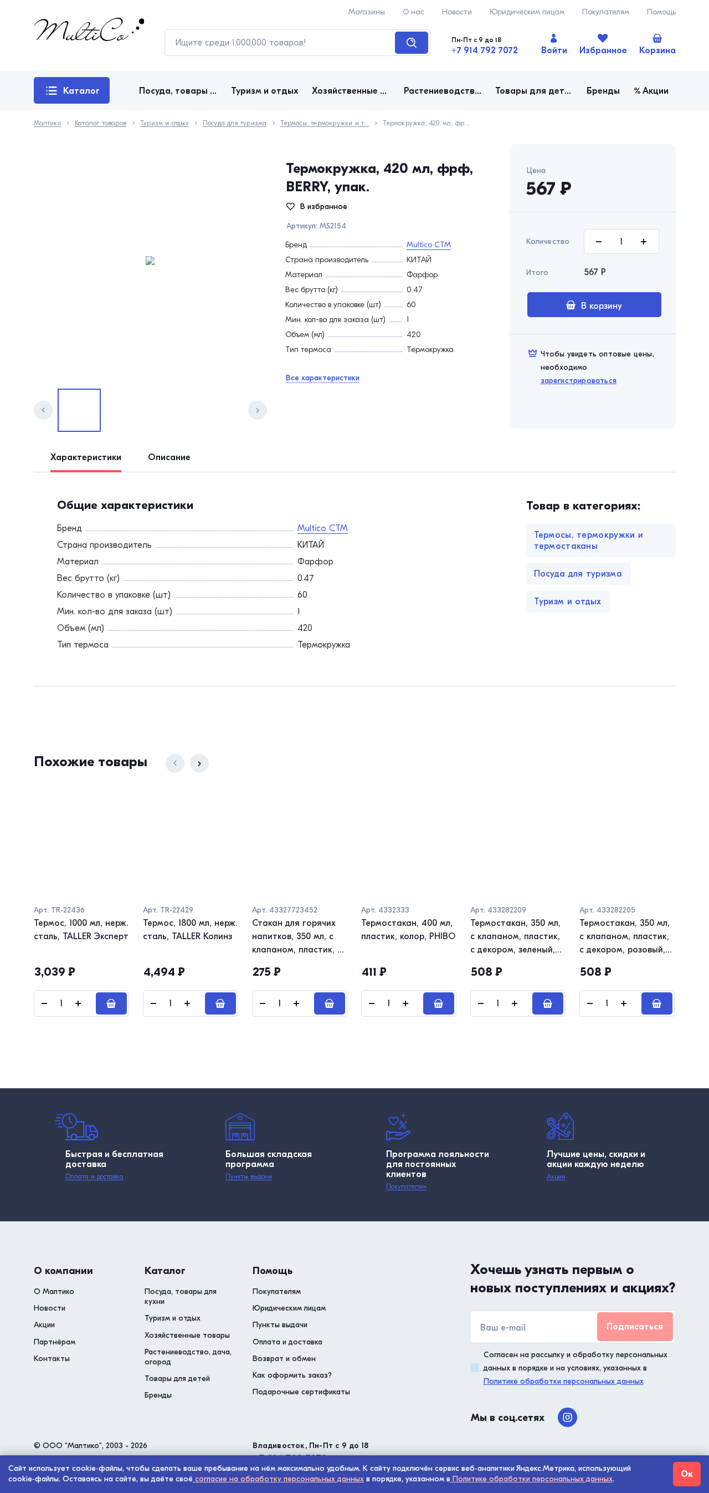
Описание (169, 457)
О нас (413, 12)
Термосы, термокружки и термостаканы (324, 123)
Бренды (158, 1395)
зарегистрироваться (579, 380)
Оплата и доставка (94, 1176)
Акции (556, 1176)
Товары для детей (177, 1378)
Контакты (52, 1358)
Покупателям (605, 12)
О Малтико (54, 1291)
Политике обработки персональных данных (564, 1381)
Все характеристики (322, 378)
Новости (457, 12)
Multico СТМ (429, 244)
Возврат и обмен (284, 1358)
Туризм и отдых (164, 123)
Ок (687, 1474)
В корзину (601, 306)
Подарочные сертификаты (301, 1392)
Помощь (661, 12)
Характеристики (85, 457)
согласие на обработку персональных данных (278, 1479)
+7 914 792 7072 (484, 50)
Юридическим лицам (527, 12)
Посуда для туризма (235, 123)
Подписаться (635, 1327)
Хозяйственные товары (187, 1335)
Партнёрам (54, 1342)
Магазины (366, 12)
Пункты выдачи (248, 1176)
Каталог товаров (73, 95)
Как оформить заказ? (292, 1375)
